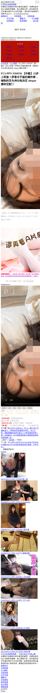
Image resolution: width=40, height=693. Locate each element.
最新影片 (4, 16)
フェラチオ (9, 411)
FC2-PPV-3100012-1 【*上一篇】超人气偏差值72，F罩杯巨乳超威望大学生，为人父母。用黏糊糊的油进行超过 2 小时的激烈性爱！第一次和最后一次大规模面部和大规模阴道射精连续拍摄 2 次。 (20, 432)
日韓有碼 (30, 16)
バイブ (18, 411)
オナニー (26, 411)
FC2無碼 (35, 18)
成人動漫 (33, 54)
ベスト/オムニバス (22, 413)
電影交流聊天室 (18, 425)
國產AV (23, 18)
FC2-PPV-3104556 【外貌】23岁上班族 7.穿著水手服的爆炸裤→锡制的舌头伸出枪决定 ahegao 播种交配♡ (19, 65)
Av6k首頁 (4, 63)
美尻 (6, 415)
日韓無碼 (17, 16)
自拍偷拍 (10, 21)
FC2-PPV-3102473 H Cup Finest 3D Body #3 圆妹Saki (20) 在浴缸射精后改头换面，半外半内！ (20, 444)
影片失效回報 (28, 281)
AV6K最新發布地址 (21, 14)
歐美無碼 (23, 21)
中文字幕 (10, 18)
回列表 (11, 440)
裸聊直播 (9, 58)
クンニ (10, 413)
